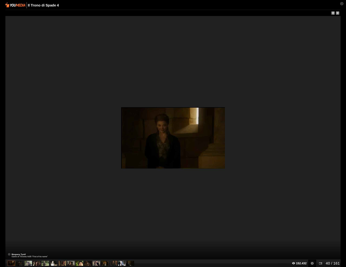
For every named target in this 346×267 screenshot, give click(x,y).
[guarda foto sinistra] (38, 138)
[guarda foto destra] (206, 138)
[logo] (15, 5)
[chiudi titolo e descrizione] (9, 254)
